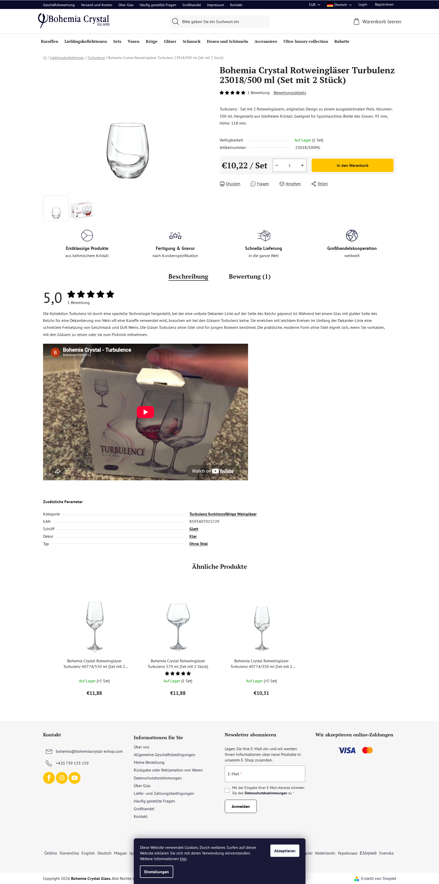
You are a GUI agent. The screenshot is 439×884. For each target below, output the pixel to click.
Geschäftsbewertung (59, 5)
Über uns (141, 746)
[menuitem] (49, 41)
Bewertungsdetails (290, 92)
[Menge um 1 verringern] (277, 165)
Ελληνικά (368, 853)
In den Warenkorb (353, 165)
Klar (193, 536)
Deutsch (104, 853)
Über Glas (126, 5)
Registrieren (384, 4)
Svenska (386, 853)
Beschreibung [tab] (188, 276)
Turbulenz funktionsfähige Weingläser (223, 513)
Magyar (120, 853)
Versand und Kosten (96, 5)
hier (183, 858)
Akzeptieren (284, 850)
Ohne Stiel (198, 543)
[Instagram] (62, 778)
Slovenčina (69, 853)
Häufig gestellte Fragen (158, 5)
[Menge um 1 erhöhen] (302, 165)
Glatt (193, 528)
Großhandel (191, 5)
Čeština (50, 853)
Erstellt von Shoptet (378, 878)
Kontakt (236, 5)
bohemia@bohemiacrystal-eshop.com (89, 751)
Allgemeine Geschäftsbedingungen (164, 754)
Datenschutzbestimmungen (158, 777)
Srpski (307, 853)
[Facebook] (49, 778)
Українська (347, 853)
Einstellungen (156, 871)
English (88, 853)
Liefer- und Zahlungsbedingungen (164, 793)
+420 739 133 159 (72, 763)
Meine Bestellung (149, 762)
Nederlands (325, 853)
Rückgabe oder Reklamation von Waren (168, 770)
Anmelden (241, 806)
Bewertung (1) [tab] (250, 276)
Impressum (215, 5)
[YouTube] (74, 778)
